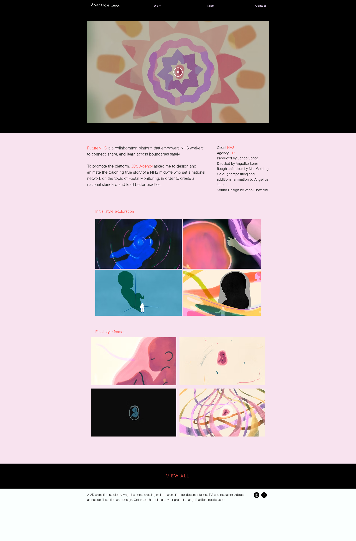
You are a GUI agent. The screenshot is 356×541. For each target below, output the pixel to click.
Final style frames (110, 332)
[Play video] (178, 72)
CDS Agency (142, 166)
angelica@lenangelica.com (206, 500)
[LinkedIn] (264, 495)
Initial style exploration (114, 212)
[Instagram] (256, 495)
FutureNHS (97, 148)
